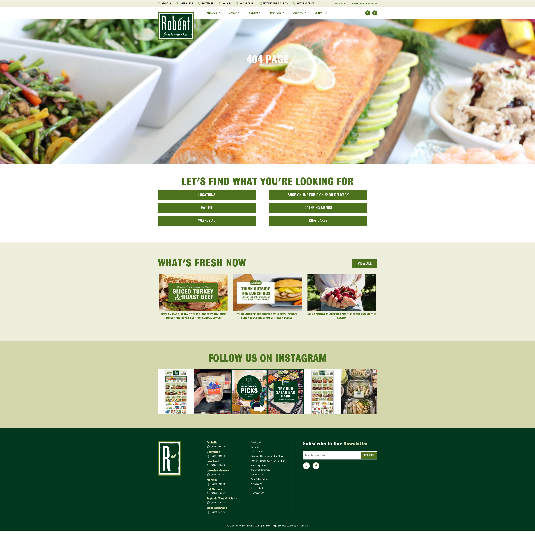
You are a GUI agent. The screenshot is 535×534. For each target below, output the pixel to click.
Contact (319, 13)
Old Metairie (246, 3)
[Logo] (176, 26)
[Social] (367, 12)
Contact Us (256, 484)
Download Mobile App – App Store (267, 456)
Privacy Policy (258, 488)
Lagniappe (298, 13)
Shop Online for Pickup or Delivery (318, 195)
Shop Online (257, 452)
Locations (275, 13)
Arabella (166, 3)
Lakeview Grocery (218, 470)
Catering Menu (258, 465)
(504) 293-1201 (218, 475)
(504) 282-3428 (218, 465)
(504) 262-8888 (218, 484)
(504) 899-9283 (218, 447)
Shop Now (340, 4)
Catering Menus (318, 208)
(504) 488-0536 (218, 456)
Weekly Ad (211, 13)
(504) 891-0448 (218, 503)
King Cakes (318, 221)
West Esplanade (305, 3)
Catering (253, 13)
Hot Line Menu (258, 475)
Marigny (226, 3)
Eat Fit (207, 208)
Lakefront (207, 3)
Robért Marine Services (364, 4)
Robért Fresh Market (245, 526)
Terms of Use (257, 493)
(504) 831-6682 (218, 493)
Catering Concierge (260, 470)
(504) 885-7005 (218, 512)
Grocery (233, 13)
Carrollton (186, 3)
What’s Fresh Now (259, 479)
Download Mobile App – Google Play (268, 461)
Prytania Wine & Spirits (275, 3)
